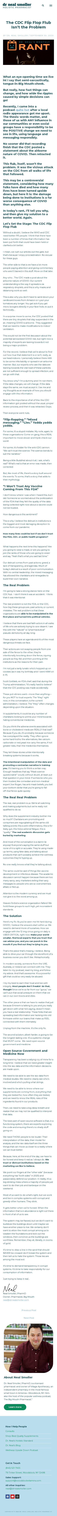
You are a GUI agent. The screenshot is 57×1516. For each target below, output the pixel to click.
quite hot (22, 110)
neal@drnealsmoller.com (16, 1300)
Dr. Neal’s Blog (13, 1445)
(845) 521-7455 (13, 1468)
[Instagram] (17, 1496)
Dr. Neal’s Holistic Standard (19, 1440)
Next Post (29, 1318)
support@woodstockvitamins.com (23, 1480)
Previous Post (29, 1310)
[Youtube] (12, 1496)
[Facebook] (8, 1496)
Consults (10, 1431)
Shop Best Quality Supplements (22, 1436)
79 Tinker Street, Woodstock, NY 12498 (25, 1472)
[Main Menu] (50, 5)
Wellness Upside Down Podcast (22, 1450)
